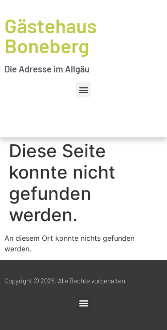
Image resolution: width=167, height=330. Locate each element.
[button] (83, 89)
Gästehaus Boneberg (50, 35)
